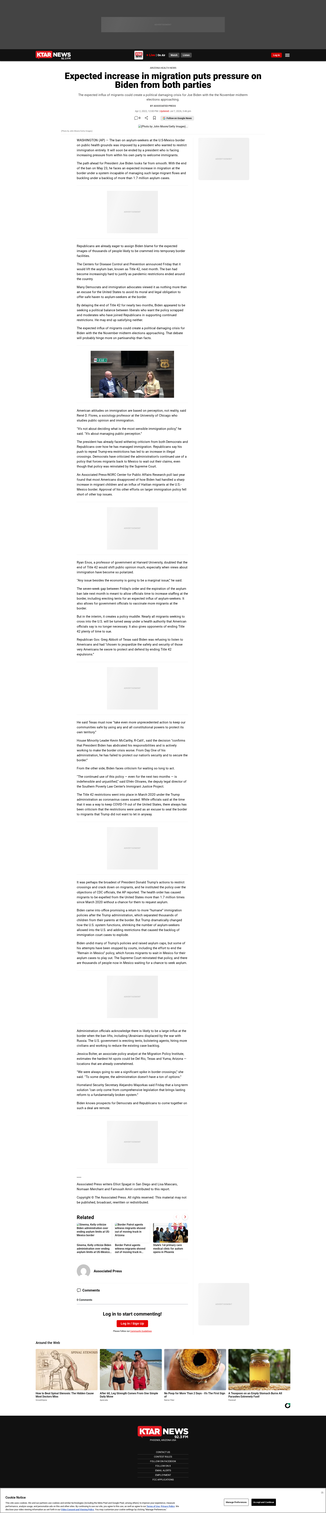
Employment (163, 1475)
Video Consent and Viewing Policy (77, 1509)
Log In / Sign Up (132, 1323)
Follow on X (163, 1465)
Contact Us (163, 1452)
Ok (322, 1492)
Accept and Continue (263, 1502)
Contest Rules (163, 1456)
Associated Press (108, 1271)
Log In (276, 55)
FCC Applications (163, 1479)
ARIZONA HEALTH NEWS (163, 67)
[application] (132, 374)
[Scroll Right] (185, 1217)
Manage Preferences (236, 1502)
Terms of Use (153, 1506)
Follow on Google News (179, 118)
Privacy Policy (168, 1506)
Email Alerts (163, 1470)
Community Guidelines (141, 1331)
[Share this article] (146, 118)
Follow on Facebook (163, 1461)
